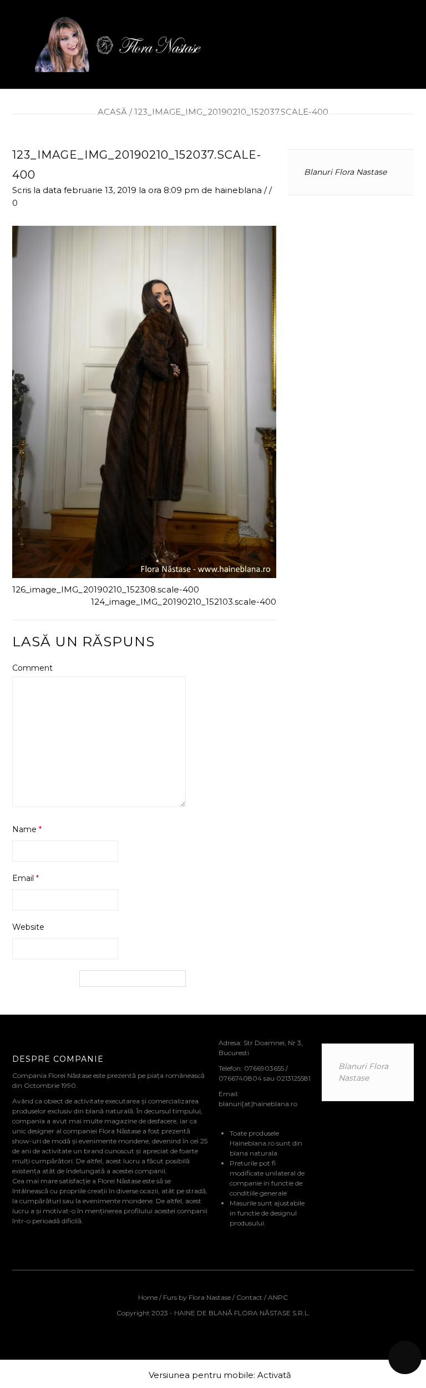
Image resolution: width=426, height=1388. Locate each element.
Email (25, 878)
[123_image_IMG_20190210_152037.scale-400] (144, 401)
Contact (249, 1297)
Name (27, 829)
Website (28, 927)
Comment (32, 668)
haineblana (238, 190)
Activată (274, 1375)
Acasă (112, 112)
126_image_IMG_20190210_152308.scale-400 (105, 589)
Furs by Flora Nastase (197, 1297)
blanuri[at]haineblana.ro (258, 1104)
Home (148, 1297)
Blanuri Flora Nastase (345, 172)
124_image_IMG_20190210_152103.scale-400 (183, 601)
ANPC (278, 1297)
